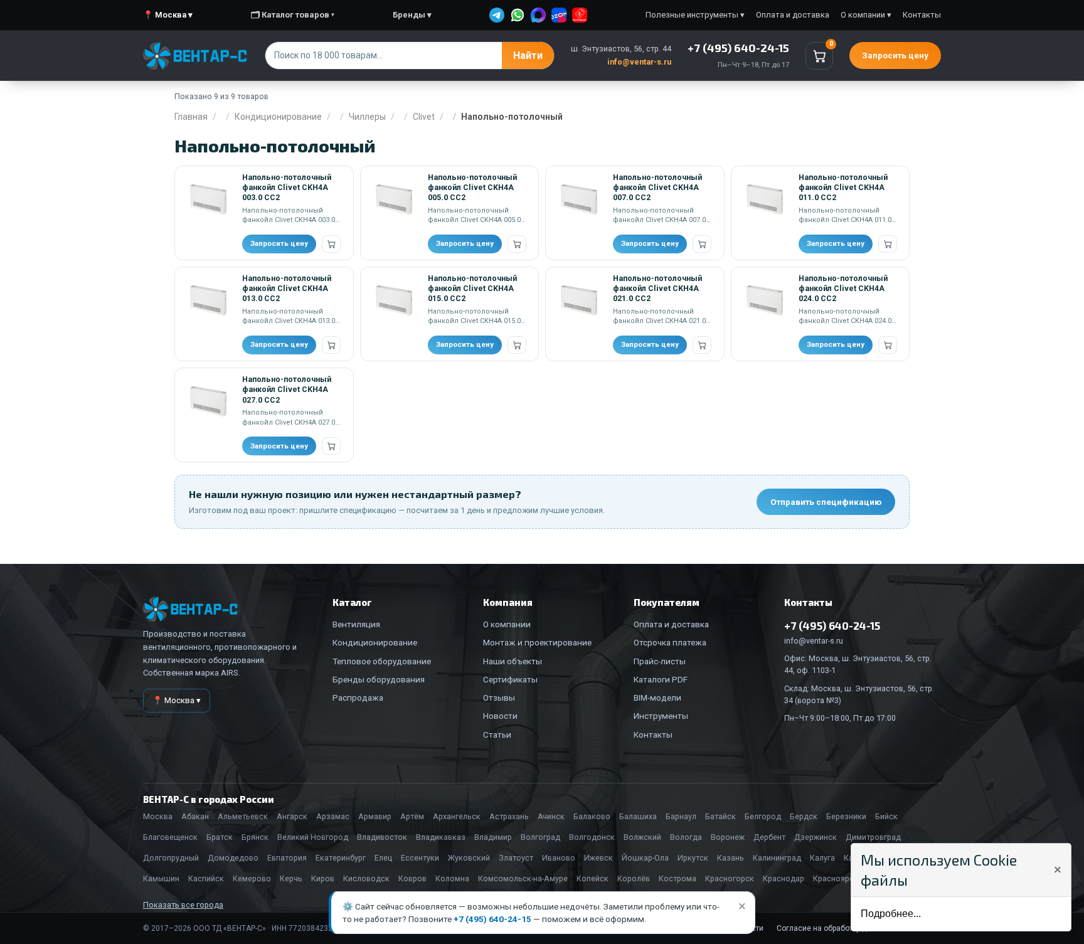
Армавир (374, 816)
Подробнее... (891, 913)
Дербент (769, 837)
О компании (507, 624)
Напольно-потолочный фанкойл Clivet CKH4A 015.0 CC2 (472, 288)
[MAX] (538, 15)
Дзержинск (815, 837)
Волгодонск (592, 837)
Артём (412, 816)
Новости (500, 716)
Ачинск (551, 816)
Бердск (803, 816)
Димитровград (873, 837)
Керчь (291, 878)
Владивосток (382, 837)
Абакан (195, 816)
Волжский (642, 837)
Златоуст (516, 857)
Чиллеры (367, 117)
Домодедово (233, 857)
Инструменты (661, 716)
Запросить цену (895, 55)
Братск (219, 837)
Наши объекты (512, 661)
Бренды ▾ (412, 14)
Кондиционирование (278, 117)
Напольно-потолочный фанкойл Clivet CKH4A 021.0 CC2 (657, 288)
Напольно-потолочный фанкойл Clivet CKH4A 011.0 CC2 (843, 187)
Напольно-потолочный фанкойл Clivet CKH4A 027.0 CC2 (286, 389)
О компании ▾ (866, 14)
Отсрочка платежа (670, 642)
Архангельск (457, 816)
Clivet (424, 117)
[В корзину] (331, 244)
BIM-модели (657, 697)
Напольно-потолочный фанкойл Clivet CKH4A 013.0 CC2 (286, 288)
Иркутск (693, 857)
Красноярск (835, 878)
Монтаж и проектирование (537, 642)
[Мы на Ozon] (558, 15)
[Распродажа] (579, 15)
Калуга (822, 857)
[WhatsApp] (517, 15)
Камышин (161, 878)
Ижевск (598, 857)
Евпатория (287, 857)
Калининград (777, 857)
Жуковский (469, 857)
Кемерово (252, 878)
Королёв (633, 878)
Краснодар (783, 878)
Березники (846, 816)
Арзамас (332, 816)
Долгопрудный (171, 857)
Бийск (886, 816)
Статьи (497, 734)
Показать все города (183, 905)
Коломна (452, 878)
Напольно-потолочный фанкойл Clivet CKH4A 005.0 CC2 (472, 187)
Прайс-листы (660, 661)
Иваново (558, 857)
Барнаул (681, 816)
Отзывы (499, 697)
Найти (528, 55)
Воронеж (728, 837)
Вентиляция (356, 624)
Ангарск (292, 816)
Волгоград (540, 837)
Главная (191, 117)
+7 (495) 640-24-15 (492, 919)
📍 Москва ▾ (168, 14)
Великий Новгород (312, 837)
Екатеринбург (341, 857)
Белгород (763, 816)
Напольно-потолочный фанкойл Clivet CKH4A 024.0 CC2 (843, 288)
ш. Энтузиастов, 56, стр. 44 (621, 48)
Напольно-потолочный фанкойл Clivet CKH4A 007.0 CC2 (657, 187)
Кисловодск (366, 878)
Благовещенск (170, 837)
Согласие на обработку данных (833, 928)
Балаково (591, 816)
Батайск (720, 816)
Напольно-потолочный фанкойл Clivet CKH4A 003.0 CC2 (286, 187)
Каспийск (206, 878)
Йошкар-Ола (645, 857)
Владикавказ (440, 837)
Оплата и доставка (792, 14)
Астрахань (509, 816)
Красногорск (729, 878)
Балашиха (638, 816)
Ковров (412, 878)
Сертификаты (510, 679)
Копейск (592, 878)
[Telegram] (496, 15)
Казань (730, 857)
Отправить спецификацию (825, 502)
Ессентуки (420, 857)
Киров (322, 878)
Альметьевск (243, 816)
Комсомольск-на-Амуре (523, 878)
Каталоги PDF (661, 679)
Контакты (922, 14)
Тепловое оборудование (381, 661)
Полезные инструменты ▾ (695, 14)
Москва (158, 816)
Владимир (493, 837)
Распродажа (357, 697)
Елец (383, 857)
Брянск (255, 837)
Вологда (686, 837)
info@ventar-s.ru (639, 61)
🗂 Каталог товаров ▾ (292, 14)
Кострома (677, 878)
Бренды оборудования (378, 679)
